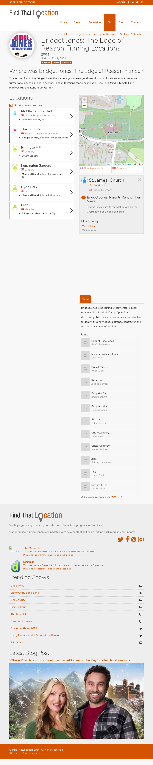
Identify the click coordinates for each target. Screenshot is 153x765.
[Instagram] (142, 2)
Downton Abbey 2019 (24, 628)
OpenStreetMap (124, 164)
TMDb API (115, 497)
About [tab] (85, 299)
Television (95, 22)
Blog (121, 22)
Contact (135, 22)
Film (109, 22)
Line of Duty (18, 600)
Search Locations (24, 2)
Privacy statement (31, 753)
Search (78, 22)
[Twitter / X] (133, 2)
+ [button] (84, 99)
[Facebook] (128, 2)
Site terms (14, 753)
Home (63, 22)
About (121, 2)
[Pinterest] (137, 2)
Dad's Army (17, 585)
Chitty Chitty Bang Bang (25, 593)
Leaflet (110, 164)
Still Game (17, 642)
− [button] (84, 105)
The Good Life (19, 614)
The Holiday (89, 226)
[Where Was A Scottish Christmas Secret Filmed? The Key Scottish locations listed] (76, 700)
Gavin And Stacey (21, 621)
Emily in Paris (18, 607)
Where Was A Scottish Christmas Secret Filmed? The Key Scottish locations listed (71, 660)
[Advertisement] (41, 232)
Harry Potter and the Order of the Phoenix (36, 635)
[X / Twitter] (121, 539)
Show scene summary (28, 105)
